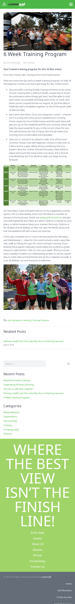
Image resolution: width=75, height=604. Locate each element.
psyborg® (46, 576)
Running (27, 320)
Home (69, 583)
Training (30, 62)
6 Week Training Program (16, 397)
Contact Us (37, 567)
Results (37, 550)
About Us (37, 544)
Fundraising (37, 561)
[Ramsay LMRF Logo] (13, 4)
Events (37, 538)
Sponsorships (10, 420)
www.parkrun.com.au (51, 217)
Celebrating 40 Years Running (18, 384)
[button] (71, 4)
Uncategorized (11, 429)
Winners (7, 433)
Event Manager (13, 62)
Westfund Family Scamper (17, 380)
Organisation (10, 416)
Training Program (40, 320)
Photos (37, 555)
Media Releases (11, 412)
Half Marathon (65, 590)
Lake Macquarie (14, 320)
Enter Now (37, 533)
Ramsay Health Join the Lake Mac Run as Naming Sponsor (33, 341)
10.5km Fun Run (64, 597)
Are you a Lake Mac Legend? (18, 388)
